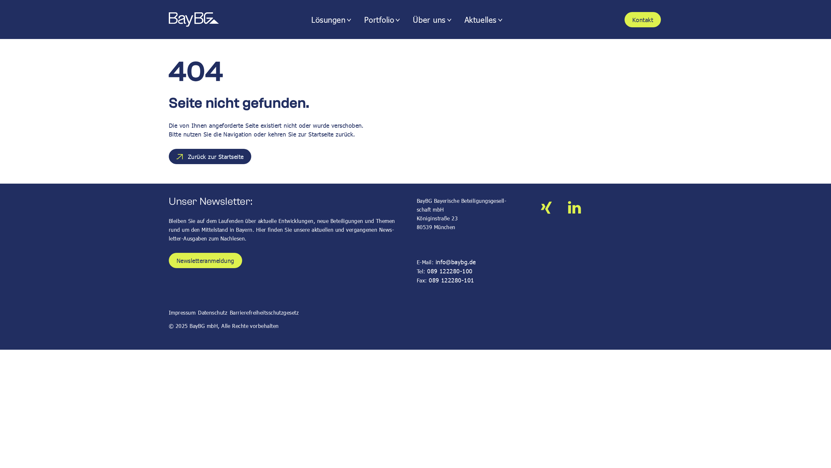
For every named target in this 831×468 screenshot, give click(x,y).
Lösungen (328, 19)
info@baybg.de (456, 262)
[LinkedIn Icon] (574, 207)
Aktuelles (481, 19)
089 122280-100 (449, 271)
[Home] (205, 19)
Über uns (429, 19)
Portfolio (379, 19)
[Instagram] (546, 207)
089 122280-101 (451, 280)
